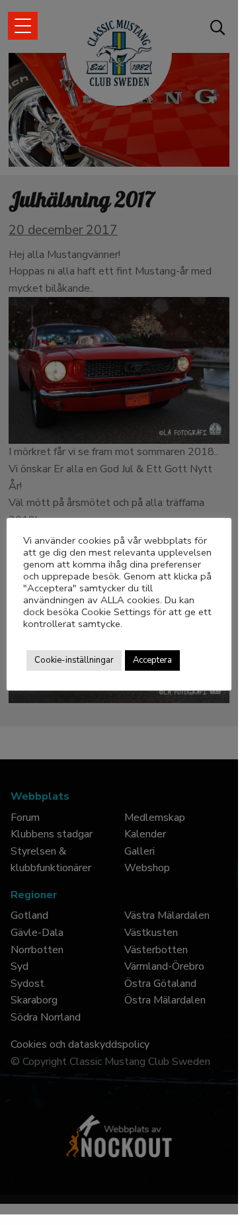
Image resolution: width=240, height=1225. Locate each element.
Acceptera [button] (152, 660)
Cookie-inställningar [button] (74, 660)
